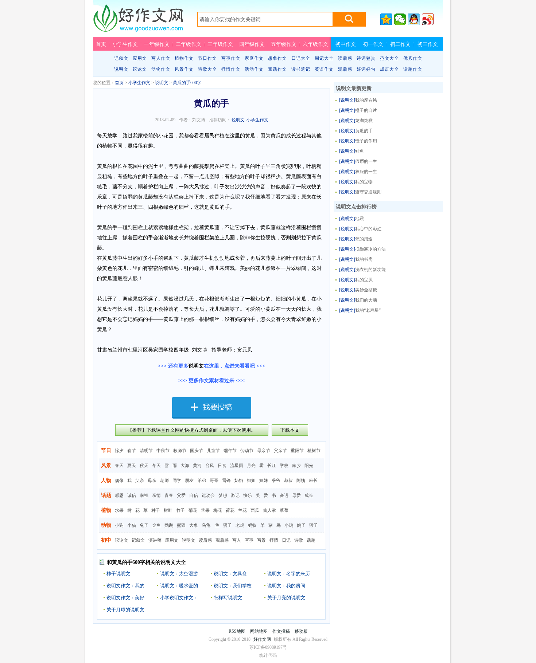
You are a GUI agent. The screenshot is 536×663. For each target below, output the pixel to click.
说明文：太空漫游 (179, 573)
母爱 (296, 495)
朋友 (189, 480)
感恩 (119, 495)
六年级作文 (315, 44)
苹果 (205, 510)
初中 (106, 540)
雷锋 (226, 480)
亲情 (156, 495)
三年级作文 (220, 44)
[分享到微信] (400, 19)
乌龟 (206, 525)
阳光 (308, 465)
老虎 (240, 525)
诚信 (131, 495)
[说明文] (347, 100)
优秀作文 (412, 58)
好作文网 (138, 20)
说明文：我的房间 (286, 585)
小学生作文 (125, 44)
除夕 (119, 450)
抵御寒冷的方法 (370, 249)
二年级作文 (188, 44)
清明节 (146, 450)
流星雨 (236, 465)
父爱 (181, 495)
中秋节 (163, 450)
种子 (155, 510)
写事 (249, 540)
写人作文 (160, 58)
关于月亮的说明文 (286, 597)
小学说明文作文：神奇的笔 (188, 597)
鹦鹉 (168, 525)
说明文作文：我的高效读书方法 (139, 585)
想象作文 (277, 58)
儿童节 (213, 450)
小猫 (131, 525)
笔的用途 (364, 239)
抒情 (273, 540)
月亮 (251, 465)
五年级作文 (283, 44)
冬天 (156, 465)
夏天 (131, 465)
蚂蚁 (252, 525)
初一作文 (373, 44)
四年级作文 (252, 44)
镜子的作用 (366, 141)
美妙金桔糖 (366, 290)
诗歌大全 (207, 69)
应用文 (140, 58)
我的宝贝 (364, 279)
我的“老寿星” (368, 310)
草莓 (284, 510)
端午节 (230, 450)
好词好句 (366, 69)
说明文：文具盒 (230, 573)
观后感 (345, 69)
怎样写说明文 (228, 597)
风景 (106, 465)
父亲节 (280, 450)
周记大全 (324, 58)
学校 (284, 465)
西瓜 (254, 510)
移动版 (301, 631)
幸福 (144, 495)
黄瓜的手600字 (187, 82)
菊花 (193, 510)
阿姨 (300, 480)
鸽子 (301, 525)
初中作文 (345, 44)
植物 (106, 510)
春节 (131, 450)
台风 (209, 465)
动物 (106, 525)
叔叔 (288, 480)
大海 (184, 465)
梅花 (217, 510)
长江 (271, 465)
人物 (106, 480)
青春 (168, 495)
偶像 (119, 480)
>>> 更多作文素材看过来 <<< (211, 380)
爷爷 (276, 480)
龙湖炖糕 (364, 120)
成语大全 (389, 69)
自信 (193, 495)
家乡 (296, 465)
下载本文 (289, 430)
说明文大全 (173, 562)
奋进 (284, 495)
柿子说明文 (118, 573)
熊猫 (181, 525)
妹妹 (263, 480)
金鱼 (156, 525)
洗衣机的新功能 (370, 269)
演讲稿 (155, 540)
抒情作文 (230, 69)
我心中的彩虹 (368, 228)
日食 (222, 465)
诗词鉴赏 (366, 58)
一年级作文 (157, 44)
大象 (193, 525)
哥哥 (214, 480)
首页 (101, 44)
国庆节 (196, 450)
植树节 (314, 450)
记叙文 (121, 58)
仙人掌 (269, 510)
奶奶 (238, 480)
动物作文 (160, 69)
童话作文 (277, 69)
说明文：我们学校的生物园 (242, 585)
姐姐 (251, 480)
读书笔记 (300, 69)
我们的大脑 (366, 300)
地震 (359, 218)
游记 (235, 495)
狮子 (227, 525)
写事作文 (230, 58)
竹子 (180, 510)
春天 (119, 465)
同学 (176, 480)
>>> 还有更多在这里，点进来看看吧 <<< (211, 366)
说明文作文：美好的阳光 (132, 597)
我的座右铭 (366, 100)
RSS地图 (237, 631)
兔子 (144, 525)
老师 (164, 480)
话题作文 (412, 69)
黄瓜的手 (364, 130)
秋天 (144, 465)
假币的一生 (366, 161)
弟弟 (201, 480)
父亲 (139, 480)
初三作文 (427, 44)
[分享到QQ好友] (414, 19)
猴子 (313, 525)
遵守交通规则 (368, 192)
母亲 (152, 480)
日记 (286, 540)
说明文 (121, 69)
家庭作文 (254, 58)
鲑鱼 (359, 151)
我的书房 (364, 259)
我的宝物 (364, 181)
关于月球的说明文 (125, 609)
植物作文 (184, 58)
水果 (119, 510)
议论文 (140, 69)
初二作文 (400, 44)
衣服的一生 (366, 171)
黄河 (197, 465)
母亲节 (263, 450)
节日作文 (207, 58)
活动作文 (254, 69)
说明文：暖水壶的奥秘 (183, 585)
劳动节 (246, 450)
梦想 (222, 495)
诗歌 (298, 540)
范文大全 (389, 58)
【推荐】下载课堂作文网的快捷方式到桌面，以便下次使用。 (192, 430)
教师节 (179, 450)
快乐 (247, 495)
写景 (261, 540)
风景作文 (184, 69)
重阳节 (297, 450)
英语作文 (324, 69)
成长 (308, 495)
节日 (106, 450)
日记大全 (300, 58)
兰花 (242, 510)
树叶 (168, 510)
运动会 (208, 495)
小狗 (119, 525)
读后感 (345, 58)
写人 (236, 540)
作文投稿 (281, 631)
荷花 (230, 510)
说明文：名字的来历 (288, 573)
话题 (106, 495)
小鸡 (288, 525)
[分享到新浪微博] (428, 19)
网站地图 (259, 631)
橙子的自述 (366, 110)
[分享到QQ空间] (386, 19)
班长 (313, 480)
